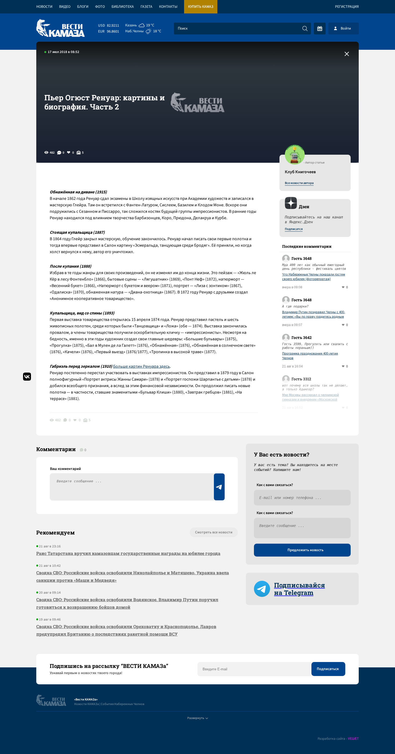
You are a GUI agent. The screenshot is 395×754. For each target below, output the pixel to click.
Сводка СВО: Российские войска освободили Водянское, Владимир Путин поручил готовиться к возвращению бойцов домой (127, 603)
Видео (64, 6)
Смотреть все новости (213, 532)
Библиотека (123, 6)
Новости (44, 6)
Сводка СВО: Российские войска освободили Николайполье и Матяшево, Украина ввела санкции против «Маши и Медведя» (132, 576)
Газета (146, 6)
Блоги (82, 6)
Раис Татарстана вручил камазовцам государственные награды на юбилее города (128, 553)
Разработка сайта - (338, 739)
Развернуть (195, 718)
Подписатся (294, 229)
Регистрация (347, 6)
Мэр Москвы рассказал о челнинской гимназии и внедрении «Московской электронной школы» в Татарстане (310, 397)
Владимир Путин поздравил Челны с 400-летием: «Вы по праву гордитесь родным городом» (313, 314)
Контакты (168, 6)
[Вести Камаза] (60, 28)
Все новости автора (299, 183)
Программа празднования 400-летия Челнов (310, 355)
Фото (100, 6)
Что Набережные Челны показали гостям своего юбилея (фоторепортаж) (313, 276)
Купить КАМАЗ (200, 6)
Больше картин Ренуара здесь (141, 366)
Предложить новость (306, 550)
